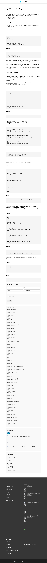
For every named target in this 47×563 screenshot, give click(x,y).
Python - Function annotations (13, 373)
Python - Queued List (11, 338)
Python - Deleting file (11, 383)
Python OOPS (9, 398)
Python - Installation (11, 315)
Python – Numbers (11, 331)
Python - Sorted (10, 353)
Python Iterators (10, 408)
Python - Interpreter (11, 319)
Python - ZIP (9, 351)
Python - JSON (10, 385)
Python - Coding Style (11, 329)
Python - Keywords (11, 325)
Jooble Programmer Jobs (30, 544)
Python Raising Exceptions (12, 392)
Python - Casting (10, 328)
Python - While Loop (11, 359)
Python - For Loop (10, 357)
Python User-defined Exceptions (13, 394)
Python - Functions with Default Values (15, 366)
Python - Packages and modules (13, 375)
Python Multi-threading (11, 407)
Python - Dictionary (11, 347)
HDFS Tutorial (10, 467)
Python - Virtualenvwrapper (12, 313)
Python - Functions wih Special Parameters (15, 369)
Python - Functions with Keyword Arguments (16, 367)
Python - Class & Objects (12, 402)
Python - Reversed (10, 354)
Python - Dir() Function (11, 376)
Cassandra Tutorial (11, 460)
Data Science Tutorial (11, 457)
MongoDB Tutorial (9, 488)
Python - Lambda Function (12, 372)
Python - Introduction (11, 309)
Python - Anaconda (11, 316)
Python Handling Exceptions (12, 391)
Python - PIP (9, 310)
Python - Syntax (10, 321)
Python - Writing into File (12, 382)
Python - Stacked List (11, 337)
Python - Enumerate (11, 350)
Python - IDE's (10, 318)
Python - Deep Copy (11, 423)
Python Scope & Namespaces (13, 401)
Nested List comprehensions (13, 341)
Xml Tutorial (9, 464)
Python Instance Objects (12, 404)
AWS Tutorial (9, 461)
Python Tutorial (10, 307)
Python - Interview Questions (13, 424)
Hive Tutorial (9, 469)
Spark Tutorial (10, 466)
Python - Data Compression (12, 420)
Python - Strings (10, 332)
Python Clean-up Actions (12, 395)
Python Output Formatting (12, 378)
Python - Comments (11, 322)
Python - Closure (10, 411)
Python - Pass (9, 363)
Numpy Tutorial (10, 463)
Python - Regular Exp (11, 414)
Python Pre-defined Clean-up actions (14, 397)
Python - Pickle (10, 386)
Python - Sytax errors (11, 388)
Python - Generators (11, 410)
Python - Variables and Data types (13, 324)
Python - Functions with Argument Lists (15, 370)
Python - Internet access (12, 417)
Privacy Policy (8, 544)
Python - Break (10, 360)
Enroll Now (10, 300)
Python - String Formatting (12, 379)
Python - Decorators (11, 413)
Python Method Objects (12, 405)
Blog (6, 542)
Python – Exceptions (11, 389)
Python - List (9, 335)
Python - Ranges (10, 343)
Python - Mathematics (11, 416)
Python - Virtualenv (11, 312)
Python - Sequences (11, 334)
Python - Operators (11, 348)
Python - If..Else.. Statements (12, 356)
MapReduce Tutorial (11, 470)
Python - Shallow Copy (11, 421)
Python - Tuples (10, 344)
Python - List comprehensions (13, 340)
